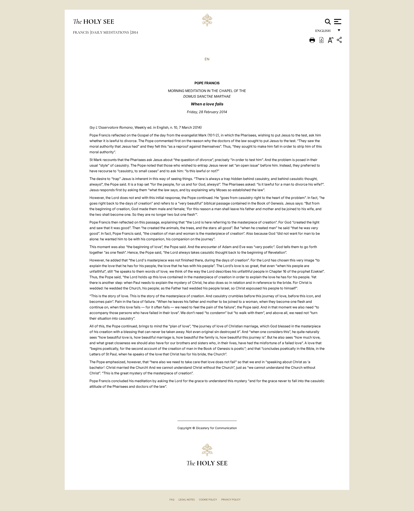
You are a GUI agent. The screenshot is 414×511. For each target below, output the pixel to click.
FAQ (171, 499)
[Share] (340, 40)
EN (207, 59)
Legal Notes (187, 499)
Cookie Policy (208, 499)
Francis (81, 32)
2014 (134, 32)
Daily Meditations (110, 32)
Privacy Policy (230, 499)
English (325, 31)
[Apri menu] (337, 21)
